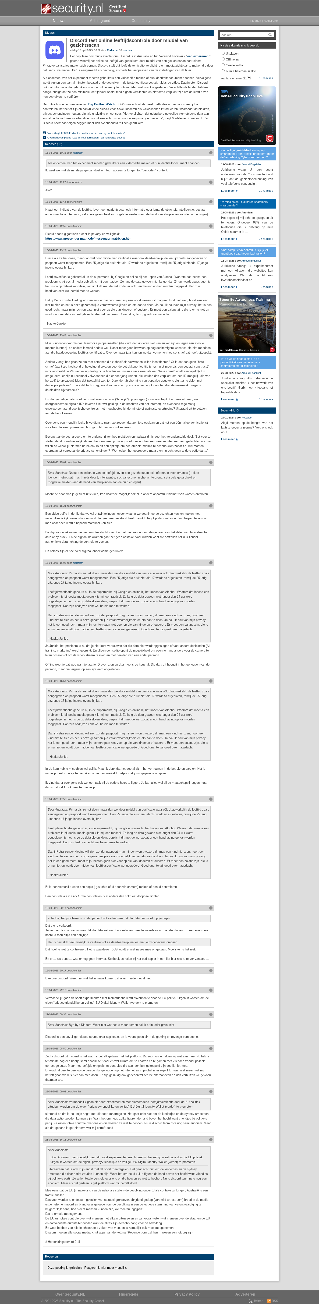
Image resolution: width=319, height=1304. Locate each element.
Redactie (112, 50)
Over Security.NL (70, 1294)
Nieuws (50, 32)
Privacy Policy (187, 1294)
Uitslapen (232, 53)
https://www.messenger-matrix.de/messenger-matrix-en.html (88, 238)
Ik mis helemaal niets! (241, 71)
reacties (127, 50)
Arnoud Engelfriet (251, 164)
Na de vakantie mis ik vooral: (239, 45)
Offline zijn (233, 59)
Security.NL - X (229, 410)
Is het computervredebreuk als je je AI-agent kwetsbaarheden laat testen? (244, 251)
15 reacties (266, 399)
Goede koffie (234, 65)
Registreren (271, 20)
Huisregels (128, 1294)
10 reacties (266, 190)
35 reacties (266, 239)
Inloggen (255, 20)
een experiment (198, 56)
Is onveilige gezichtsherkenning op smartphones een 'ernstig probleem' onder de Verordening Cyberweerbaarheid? (247, 154)
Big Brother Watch (101, 104)
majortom (78, 152)
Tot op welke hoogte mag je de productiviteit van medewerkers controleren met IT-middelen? (240, 362)
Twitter (258, 1301)
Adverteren (245, 1294)
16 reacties (266, 78)
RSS (275, 1301)
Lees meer (228, 190)
